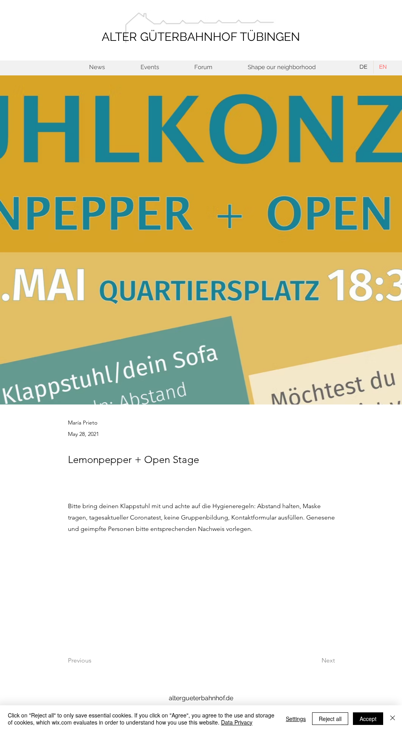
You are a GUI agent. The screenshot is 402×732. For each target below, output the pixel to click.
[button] (281, 67)
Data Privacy (236, 722)
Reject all (330, 719)
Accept (368, 719)
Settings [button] (296, 719)
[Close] (392, 719)
